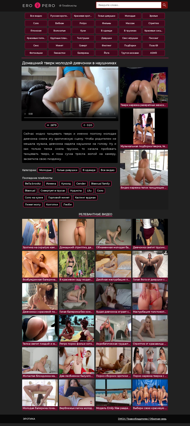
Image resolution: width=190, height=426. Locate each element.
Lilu (89, 190)
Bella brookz (33, 183)
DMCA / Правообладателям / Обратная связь (142, 419)
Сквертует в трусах (53, 190)
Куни (83, 30)
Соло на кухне (34, 197)
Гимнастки (59, 53)
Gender (81, 183)
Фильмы (106, 23)
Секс (36, 45)
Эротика (29, 418)
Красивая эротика (84, 16)
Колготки (52, 204)
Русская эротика (59, 16)
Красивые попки (36, 38)
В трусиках (130, 30)
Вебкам (59, 23)
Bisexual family (100, 183)
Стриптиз (153, 23)
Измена (51, 183)
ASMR (153, 53)
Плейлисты (69, 5)
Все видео (36, 16)
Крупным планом (59, 38)
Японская (36, 30)
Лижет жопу (33, 204)
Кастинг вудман (85, 197)
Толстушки (83, 38)
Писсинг (153, 38)
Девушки (106, 38)
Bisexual (30, 190)
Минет (59, 45)
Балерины (83, 53)
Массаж (130, 23)
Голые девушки (106, 16)
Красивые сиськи (154, 30)
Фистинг (106, 45)
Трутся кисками (130, 53)
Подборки (130, 45)
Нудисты (76, 190)
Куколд (66, 183)
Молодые (130, 16)
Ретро (83, 23)
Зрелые (153, 16)
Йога (106, 53)
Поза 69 (153, 45)
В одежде (106, 30)
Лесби (67, 204)
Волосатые (59, 30)
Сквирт (83, 45)
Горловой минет (59, 197)
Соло (36, 23)
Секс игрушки (130, 38)
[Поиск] (164, 5)
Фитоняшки (36, 53)
